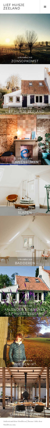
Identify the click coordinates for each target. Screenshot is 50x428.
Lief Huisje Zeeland (13, 6)
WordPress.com (9, 425)
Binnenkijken (25, 162)
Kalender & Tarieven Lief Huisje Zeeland (25, 312)
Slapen (25, 213)
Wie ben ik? (25, 364)
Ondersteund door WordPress (14, 421)
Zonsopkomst (25, 61)
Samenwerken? (25, 415)
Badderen (25, 263)
